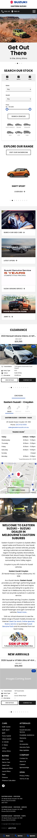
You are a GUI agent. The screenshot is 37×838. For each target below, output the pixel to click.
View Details (9, 380)
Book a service (11, 624)
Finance (5, 777)
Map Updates (24, 750)
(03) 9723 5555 (21, 425)
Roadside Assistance (27, 735)
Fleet (3, 774)
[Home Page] (18, 2)
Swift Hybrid (6, 727)
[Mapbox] (5, 492)
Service (22, 727)
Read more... (22, 612)
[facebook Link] (3, 785)
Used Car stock (15, 621)
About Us (23, 761)
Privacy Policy (24, 776)
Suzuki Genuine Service (25, 731)
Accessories (24, 744)
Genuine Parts (25, 747)
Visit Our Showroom (18, 152)
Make (7, 86)
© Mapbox (33, 492)
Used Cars (5, 765)
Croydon (18, 395)
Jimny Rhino (6, 751)
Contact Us (27, 380)
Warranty (23, 738)
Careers (22, 764)
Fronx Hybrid (6, 736)
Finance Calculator (9, 780)
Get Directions (18, 490)
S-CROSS (5, 742)
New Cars (5, 759)
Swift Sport (5, 730)
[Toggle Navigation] (34, 11)
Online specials (28, 621)
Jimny (4, 748)
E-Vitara (5, 745)
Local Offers (6, 771)
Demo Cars (6, 762)
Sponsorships (24, 767)
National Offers (7, 768)
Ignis (3, 733)
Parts (21, 741)
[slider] (7, 109)
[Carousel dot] (15, 63)
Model (8, 95)
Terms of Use (24, 779)
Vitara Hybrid (6, 739)
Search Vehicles (19, 116)
